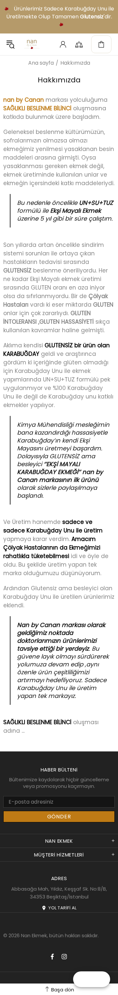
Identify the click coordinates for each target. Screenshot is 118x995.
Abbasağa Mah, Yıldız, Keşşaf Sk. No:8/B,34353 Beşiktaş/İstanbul (59, 892)
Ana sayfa (41, 63)
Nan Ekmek (32, 44)
